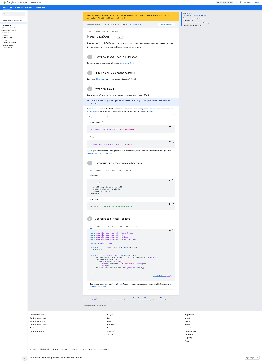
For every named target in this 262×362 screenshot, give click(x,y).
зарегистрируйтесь (127, 63)
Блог (109, 318)
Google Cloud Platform (88, 349)
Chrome (187, 321)
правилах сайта (121, 300)
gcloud (151, 111)
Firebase (187, 324)
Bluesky (109, 321)
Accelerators (34, 328)
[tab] (96, 116)
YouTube (110, 334)
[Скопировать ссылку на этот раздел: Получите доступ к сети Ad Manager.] (139, 57)
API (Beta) (35, 2)
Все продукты (104, 349)
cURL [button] (136, 226)
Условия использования (38, 358)
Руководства (7, 7)
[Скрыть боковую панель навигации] (25, 358)
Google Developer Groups (38, 321)
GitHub (119, 284)
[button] (13, 28)
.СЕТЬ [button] (107, 170)
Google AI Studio (190, 328)
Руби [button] (120, 170)
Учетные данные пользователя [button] (116, 117)
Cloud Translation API (135, 24)
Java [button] (90, 170)
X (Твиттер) (111, 331)
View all (187, 341)
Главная (89, 31)
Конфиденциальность (56, 358)
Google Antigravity (190, 331)
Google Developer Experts (38, 324)
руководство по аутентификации (99, 153)
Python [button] (98, 170)
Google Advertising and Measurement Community (109, 18)
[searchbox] (13, 14)
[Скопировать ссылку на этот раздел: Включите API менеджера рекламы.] (137, 73)
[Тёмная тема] (169, 126)
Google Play (188, 338)
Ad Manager (21, 2)
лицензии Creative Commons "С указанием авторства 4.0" (144, 298)
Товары (97, 31)
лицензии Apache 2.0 (89, 300)
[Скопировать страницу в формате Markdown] (119, 36)
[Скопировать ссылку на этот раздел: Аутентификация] (116, 89)
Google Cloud (189, 334)
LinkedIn (110, 328)
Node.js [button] (128, 170)
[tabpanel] (131, 134)
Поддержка (40, 7)
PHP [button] (113, 170)
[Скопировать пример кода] (173, 126)
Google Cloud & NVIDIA (37, 331)
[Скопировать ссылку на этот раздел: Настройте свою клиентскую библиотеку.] (145, 163)
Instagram (110, 324)
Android (187, 318)
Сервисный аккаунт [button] (96, 117)
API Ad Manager (101, 79)
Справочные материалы (24, 7)
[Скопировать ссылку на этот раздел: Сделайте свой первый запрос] (133, 219)
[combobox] (226, 2)
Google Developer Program (38, 318)
